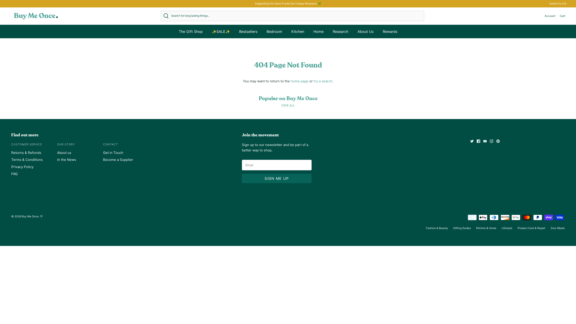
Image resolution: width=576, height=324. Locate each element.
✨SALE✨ (221, 31)
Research (340, 31)
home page (299, 81)
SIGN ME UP (277, 178)
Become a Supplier (118, 160)
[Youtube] (485, 141)
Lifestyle (507, 228)
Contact (110, 144)
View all (288, 105)
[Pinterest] (498, 141)
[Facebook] (478, 141)
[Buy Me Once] (36, 16)
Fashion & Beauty (437, 228)
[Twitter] (472, 141)
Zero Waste (558, 228)
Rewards (390, 31)
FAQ (14, 174)
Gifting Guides (462, 228)
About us (64, 153)
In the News (66, 160)
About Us (366, 31)
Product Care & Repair (531, 228)
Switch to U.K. (558, 3)
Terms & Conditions (27, 160)
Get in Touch (113, 153)
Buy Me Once (30, 216)
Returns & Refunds (26, 153)
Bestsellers (248, 31)
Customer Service (26, 144)
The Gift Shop (191, 31)
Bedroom (274, 31)
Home (318, 31)
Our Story (66, 144)
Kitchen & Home (486, 228)
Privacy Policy (22, 167)
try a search (323, 81)
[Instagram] (491, 141)
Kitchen (297, 31)
